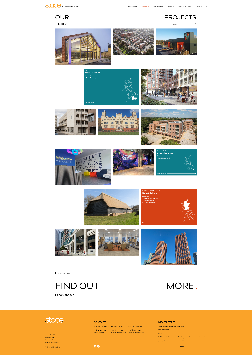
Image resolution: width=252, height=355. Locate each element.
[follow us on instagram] (95, 346)
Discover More (89, 103)
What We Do (132, 7)
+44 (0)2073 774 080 (100, 330)
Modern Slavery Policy (52, 342)
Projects (145, 7)
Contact (198, 7)
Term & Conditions (51, 335)
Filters (60, 23)
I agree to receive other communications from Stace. (173, 341)
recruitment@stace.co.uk (136, 332)
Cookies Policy (49, 340)
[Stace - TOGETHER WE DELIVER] (54, 320)
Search (206, 7)
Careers (170, 7)
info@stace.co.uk (99, 332)
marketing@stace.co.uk (118, 332)
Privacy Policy (49, 337)
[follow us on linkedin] (98, 346)
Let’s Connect (64, 295)
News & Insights (184, 7)
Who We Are (158, 7)
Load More (62, 273)
